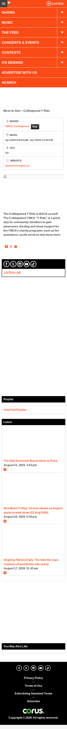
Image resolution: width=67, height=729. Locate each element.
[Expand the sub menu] (62, 12)
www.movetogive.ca (17, 165)
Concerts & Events (20, 42)
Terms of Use (33, 685)
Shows (8, 12)
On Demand (12, 62)
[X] (13, 264)
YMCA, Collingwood (17, 126)
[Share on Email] (15, 246)
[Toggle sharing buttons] (5, 469)
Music (7, 22)
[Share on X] (11, 246)
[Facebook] (6, 264)
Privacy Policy (33, 678)
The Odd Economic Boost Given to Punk (30, 460)
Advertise (33, 701)
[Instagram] (20, 264)
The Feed (10, 32)
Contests (11, 52)
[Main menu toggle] (3, 3)
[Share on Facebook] (6, 246)
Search (9, 82)
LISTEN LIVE (12, 272)
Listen (58, 3)
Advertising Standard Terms (33, 693)
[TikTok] (33, 264)
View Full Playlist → (17, 409)
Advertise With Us (19, 72)
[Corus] (33, 711)
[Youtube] (27, 264)
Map (35, 126)
